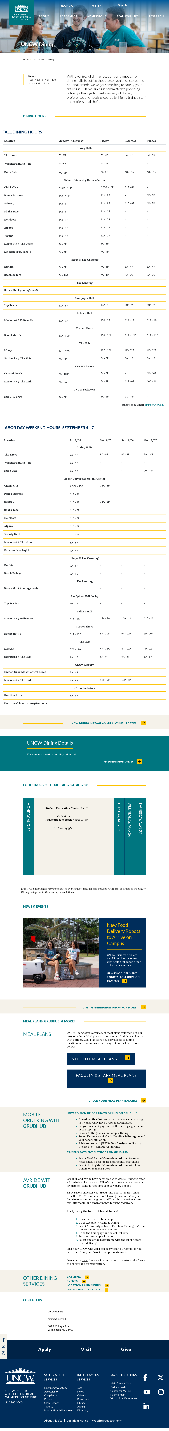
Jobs (79, 1387)
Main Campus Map (120, 1383)
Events (72, 1281)
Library (81, 1402)
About (44, 16)
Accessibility (51, 1391)
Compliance (50, 1395)
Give (126, 1349)
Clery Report (51, 1402)
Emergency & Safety (55, 1387)
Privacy (48, 1399)
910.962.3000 (13, 1402)
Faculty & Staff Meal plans (106, 1075)
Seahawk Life (128, 16)
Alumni (81, 1406)
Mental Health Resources (58, 1410)
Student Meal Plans (38, 83)
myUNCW (66, 5)
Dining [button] (32, 75)
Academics (68, 16)
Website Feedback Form (107, 1420)
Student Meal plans (94, 1059)
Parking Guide (118, 1387)
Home (26, 59)
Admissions (97, 16)
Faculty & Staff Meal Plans (42, 79)
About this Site (53, 1420)
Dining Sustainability (84, 1289)
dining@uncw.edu (154, 404)
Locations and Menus (84, 1285)
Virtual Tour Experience (123, 1398)
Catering (74, 1276)
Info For (96, 5)
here (85, 1260)
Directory (82, 1410)
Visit (86, 1349)
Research (156, 16)
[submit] (130, 5)
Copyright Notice (77, 1420)
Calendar (82, 1395)
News (80, 1391)
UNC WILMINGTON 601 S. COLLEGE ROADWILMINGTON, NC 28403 (21, 1394)
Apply (44, 1349)
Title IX (48, 1406)
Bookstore (83, 1399)
